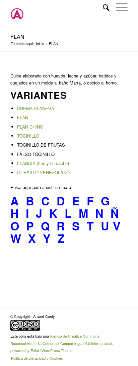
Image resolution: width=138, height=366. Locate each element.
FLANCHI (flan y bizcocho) (43, 163)
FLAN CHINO (30, 127)
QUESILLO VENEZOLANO (43, 172)
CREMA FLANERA (35, 108)
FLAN (17, 36)
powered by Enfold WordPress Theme (41, 350)
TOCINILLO (28, 136)
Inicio (40, 43)
